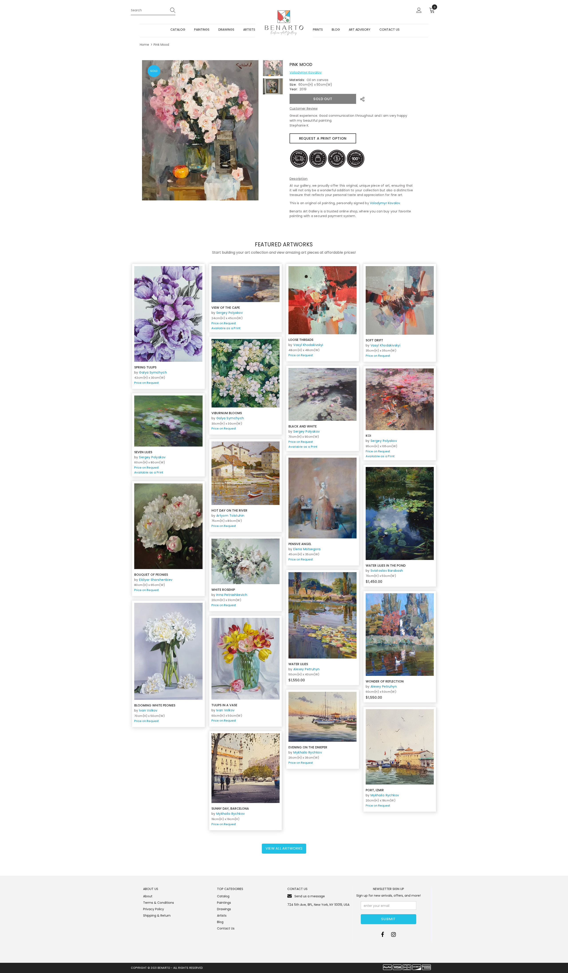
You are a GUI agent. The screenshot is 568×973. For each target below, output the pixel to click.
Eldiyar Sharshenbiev (155, 579)
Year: (294, 89)
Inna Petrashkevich (231, 595)
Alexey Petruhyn (306, 669)
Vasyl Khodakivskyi (308, 345)
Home (144, 44)
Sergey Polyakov (229, 312)
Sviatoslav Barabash (387, 570)
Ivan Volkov (148, 710)
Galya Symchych (153, 372)
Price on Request (146, 383)
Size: (293, 85)
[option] (200, 130)
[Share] (361, 99)
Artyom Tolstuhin (230, 515)
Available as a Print (226, 328)
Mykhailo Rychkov (307, 752)
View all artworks (284, 848)
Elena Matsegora (306, 549)
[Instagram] (393, 934)
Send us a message (309, 896)
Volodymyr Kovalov (305, 72)
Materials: (297, 80)
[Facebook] (382, 934)
